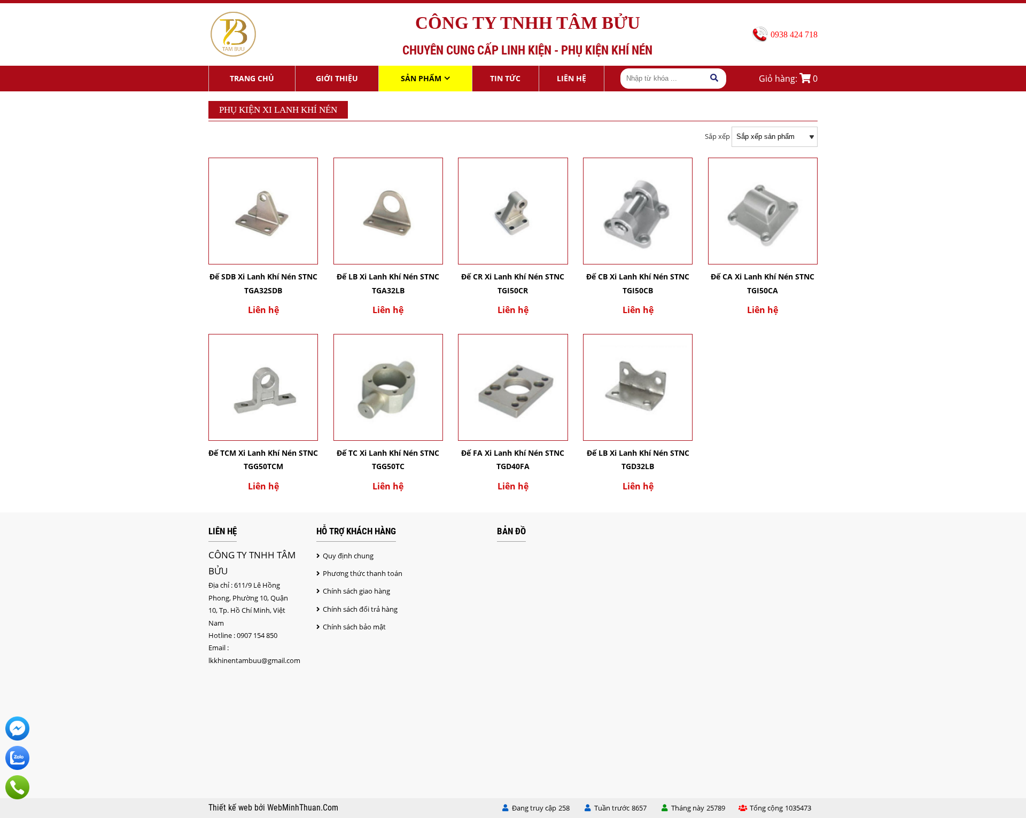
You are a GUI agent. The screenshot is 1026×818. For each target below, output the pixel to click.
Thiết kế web (231, 808)
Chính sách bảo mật (354, 627)
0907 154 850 (257, 635)
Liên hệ (571, 78)
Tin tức (505, 78)
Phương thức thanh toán (362, 573)
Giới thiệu (337, 78)
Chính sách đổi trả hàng (360, 609)
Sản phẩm (421, 78)
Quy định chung (348, 555)
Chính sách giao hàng (356, 591)
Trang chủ (252, 78)
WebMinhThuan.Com (302, 808)
